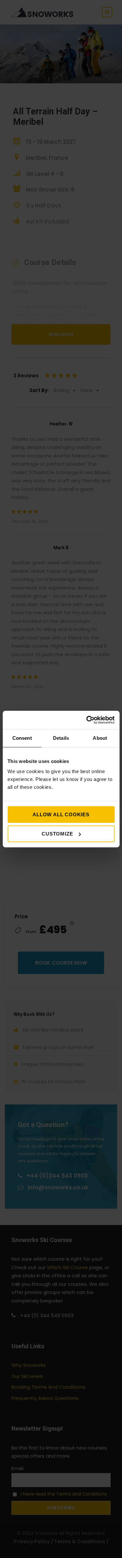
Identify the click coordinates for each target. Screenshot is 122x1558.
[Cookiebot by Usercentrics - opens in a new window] (87, 720)
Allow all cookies (61, 814)
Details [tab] (61, 738)
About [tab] (100, 738)
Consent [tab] (22, 738)
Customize (57, 834)
